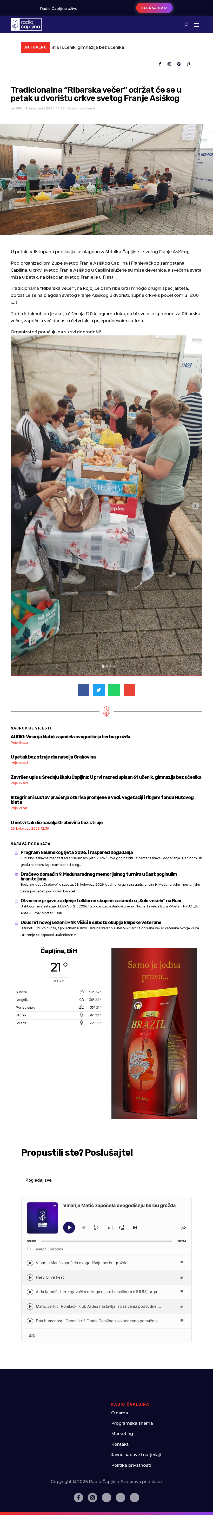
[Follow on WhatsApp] (134, 1497)
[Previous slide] (17, 505)
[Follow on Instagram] (169, 64)
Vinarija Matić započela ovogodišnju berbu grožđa (81, 1262)
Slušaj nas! (154, 8)
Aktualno (75, 108)
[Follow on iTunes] (188, 64)
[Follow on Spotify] (178, 64)
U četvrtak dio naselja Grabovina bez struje (57, 822)
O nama (119, 1412)
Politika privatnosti (131, 1465)
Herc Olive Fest (50, 1277)
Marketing (122, 1433)
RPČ (19, 108)
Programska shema (132, 1423)
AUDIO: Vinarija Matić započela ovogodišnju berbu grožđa (70, 737)
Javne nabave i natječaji (136, 1454)
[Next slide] (195, 505)
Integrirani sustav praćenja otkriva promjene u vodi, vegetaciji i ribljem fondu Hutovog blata (102, 800)
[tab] (103, 666)
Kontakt (120, 1444)
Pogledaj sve (38, 1180)
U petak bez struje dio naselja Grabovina (53, 757)
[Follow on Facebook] (160, 64)
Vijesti (89, 108)
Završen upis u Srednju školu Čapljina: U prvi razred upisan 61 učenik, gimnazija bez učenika (106, 777)
